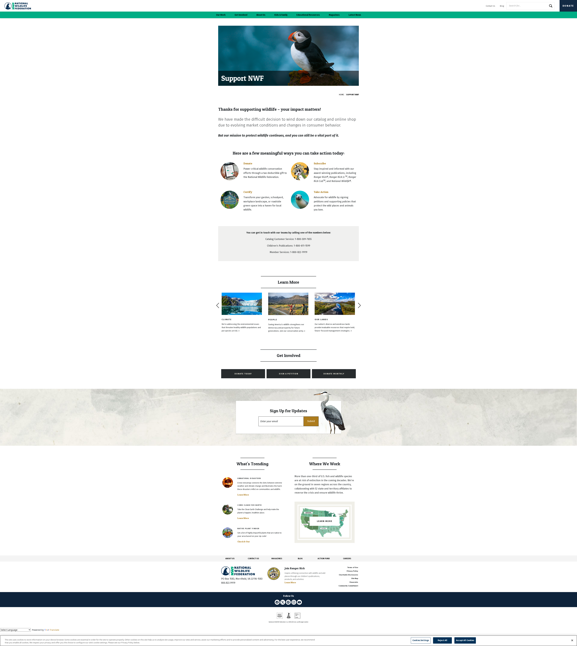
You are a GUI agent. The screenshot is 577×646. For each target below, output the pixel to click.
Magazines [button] (334, 15)
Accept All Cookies (465, 640)
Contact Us (490, 6)
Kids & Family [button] (280, 15)
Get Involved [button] (241, 15)
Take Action (321, 191)
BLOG (300, 558)
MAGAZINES (277, 558)
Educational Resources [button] (308, 15)
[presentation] (218, 305)
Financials (354, 582)
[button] (311, 421)
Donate (568, 5)
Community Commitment (348, 586)
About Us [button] (260, 15)
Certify (247, 191)
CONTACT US (253, 558)
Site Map (354, 578)
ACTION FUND (324, 558)
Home (341, 95)
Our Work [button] (221, 15)
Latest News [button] (355, 15)
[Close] (572, 640)
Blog (502, 6)
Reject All (442, 640)
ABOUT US (230, 558)
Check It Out (243, 541)
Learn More (243, 494)
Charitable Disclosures (348, 575)
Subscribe (320, 163)
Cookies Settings (420, 640)
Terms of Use (352, 567)
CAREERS (347, 558)
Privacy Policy (352, 571)
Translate (54, 629)
